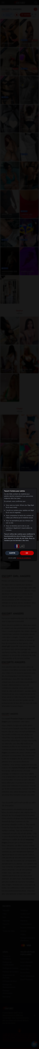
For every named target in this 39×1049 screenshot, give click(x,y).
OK (27, 553)
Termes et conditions (24, 558)
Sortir (12, 553)
